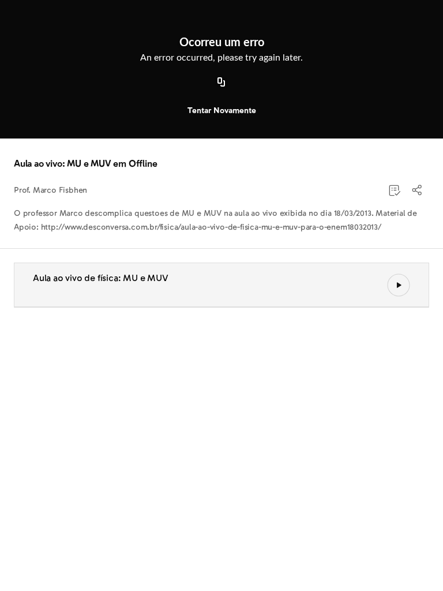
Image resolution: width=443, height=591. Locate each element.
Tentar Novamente (221, 110)
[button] (417, 190)
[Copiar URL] (221, 82)
